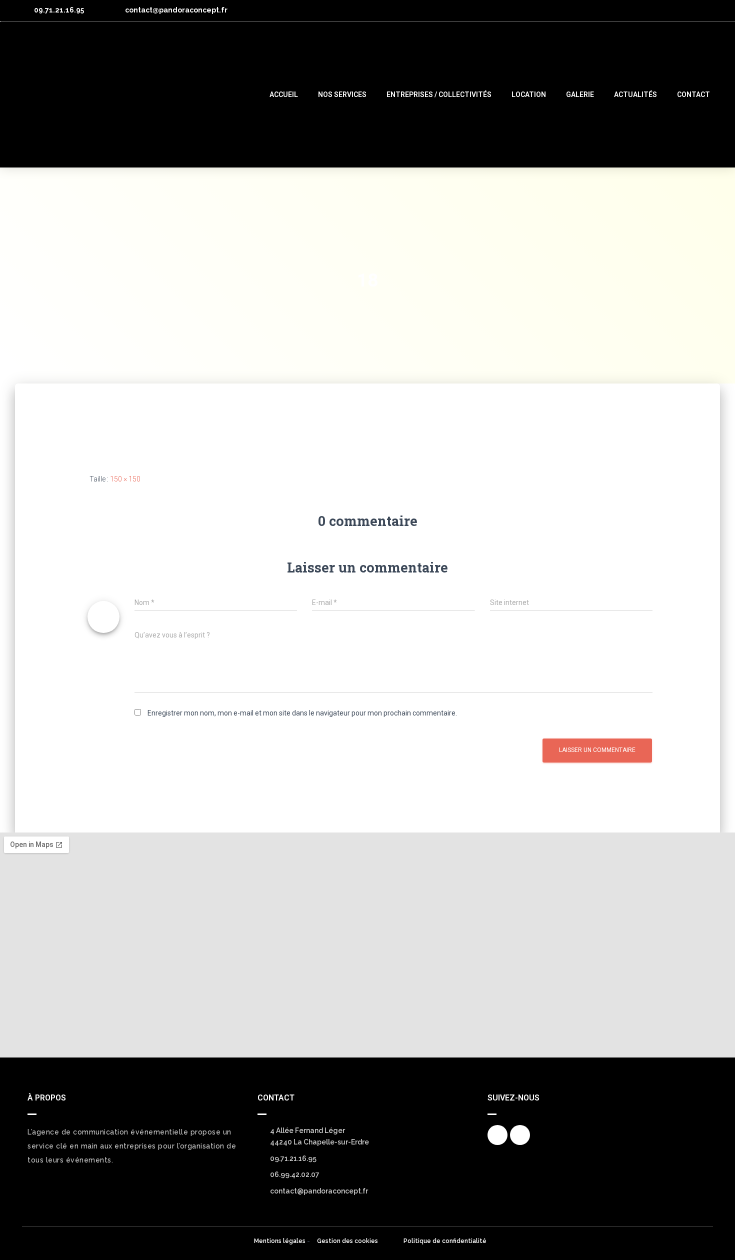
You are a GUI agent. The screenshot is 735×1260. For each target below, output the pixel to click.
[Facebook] (498, 1135)
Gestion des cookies (347, 1241)
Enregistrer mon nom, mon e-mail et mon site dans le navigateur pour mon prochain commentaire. (302, 713)
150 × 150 (125, 479)
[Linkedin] (707, 10)
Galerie (580, 94)
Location (529, 94)
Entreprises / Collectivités (439, 94)
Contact (693, 94)
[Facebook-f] (686, 10)
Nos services (342, 94)
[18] (120, 420)
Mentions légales (280, 1241)
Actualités (635, 94)
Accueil (284, 94)
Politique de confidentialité (445, 1241)
